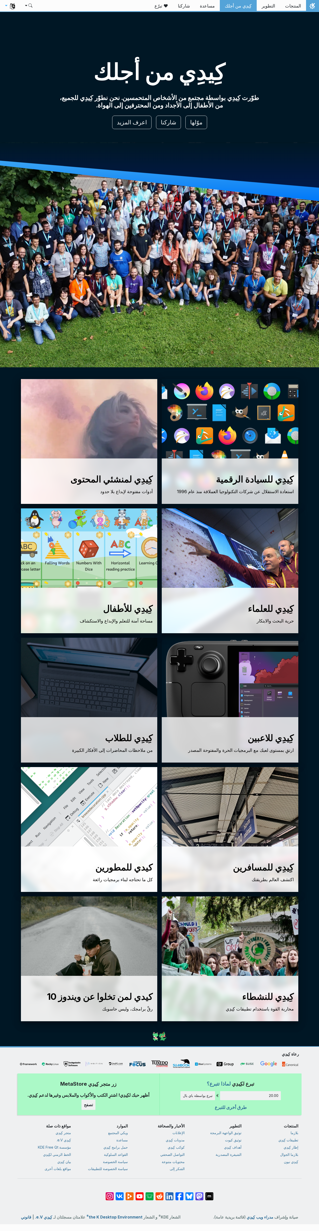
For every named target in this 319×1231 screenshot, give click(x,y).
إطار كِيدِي (291, 1147)
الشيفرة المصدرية (228, 1154)
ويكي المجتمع (118, 1133)
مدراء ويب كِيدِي (260, 1217)
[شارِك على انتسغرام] (110, 1194)
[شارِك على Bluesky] (189, 1194)
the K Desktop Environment (114, 1217)
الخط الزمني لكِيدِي (57, 1154)
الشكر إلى (177, 1169)
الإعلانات (178, 1133)
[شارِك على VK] (120, 1194)
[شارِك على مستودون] (199, 1194)
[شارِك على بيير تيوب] (130, 1194)
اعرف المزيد (132, 122)
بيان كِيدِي (64, 1162)
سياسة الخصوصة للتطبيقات (108, 1169)
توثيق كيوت (233, 1140)
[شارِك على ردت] (159, 1194)
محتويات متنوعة (173, 1162)
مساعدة (122, 1140)
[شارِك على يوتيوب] (140, 1194)
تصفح (88, 1104)
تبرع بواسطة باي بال (198, 1095)
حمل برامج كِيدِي (115, 1147)
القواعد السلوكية (116, 1154)
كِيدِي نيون (291, 1162)
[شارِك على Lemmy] (150, 1194)
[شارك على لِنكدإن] (169, 1194)
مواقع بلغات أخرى (58, 1169)
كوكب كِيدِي (176, 1147)
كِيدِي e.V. (64, 1140)
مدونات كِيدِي (175, 1140)
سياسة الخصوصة (115, 1162)
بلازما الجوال (289, 1154)
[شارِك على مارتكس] (209, 1194)
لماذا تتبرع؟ (219, 1083)
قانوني (26, 1217)
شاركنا (168, 122)
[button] (29, 6)
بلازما (294, 1133)
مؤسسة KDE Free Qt (54, 1147)
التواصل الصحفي (172, 1154)
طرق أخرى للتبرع (231, 1107)
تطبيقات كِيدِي (288, 1140)
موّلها (196, 122)
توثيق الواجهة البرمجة (225, 1133)
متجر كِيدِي (63, 1133)
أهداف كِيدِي (232, 1147)
